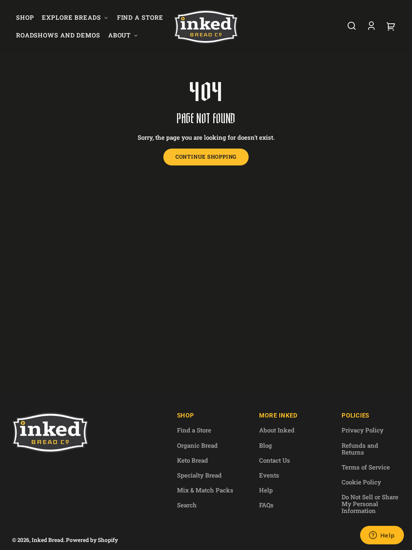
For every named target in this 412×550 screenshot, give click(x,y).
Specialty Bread (199, 475)
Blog (265, 445)
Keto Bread (192, 460)
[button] (351, 26)
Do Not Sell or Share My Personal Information (370, 504)
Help (266, 490)
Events (269, 475)
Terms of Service (366, 467)
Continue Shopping (206, 156)
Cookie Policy (361, 482)
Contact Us (274, 460)
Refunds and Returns (360, 448)
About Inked (277, 430)
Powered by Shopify (92, 540)
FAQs (266, 505)
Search (187, 505)
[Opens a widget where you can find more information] (382, 536)
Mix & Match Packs (205, 490)
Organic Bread (197, 445)
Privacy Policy (362, 430)
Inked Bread (48, 540)
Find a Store (194, 430)
